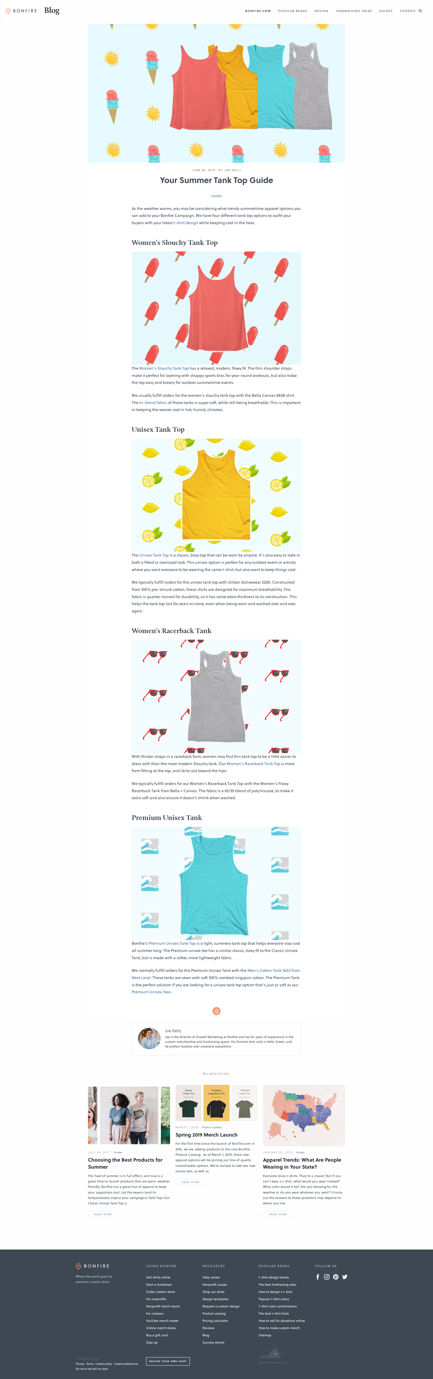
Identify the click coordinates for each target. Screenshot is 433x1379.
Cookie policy (103, 1363)
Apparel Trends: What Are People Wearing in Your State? (302, 1163)
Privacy (80, 1363)
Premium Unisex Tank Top (172, 943)
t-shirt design (185, 223)
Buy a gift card (157, 1335)
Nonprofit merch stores (163, 1306)
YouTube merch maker (162, 1320)
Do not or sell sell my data (92, 1368)
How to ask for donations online (282, 1320)
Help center (211, 1277)
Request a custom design (221, 1306)
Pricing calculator (215, 1320)
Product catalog (214, 1313)
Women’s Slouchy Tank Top (164, 368)
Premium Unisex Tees (151, 992)
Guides (386, 11)
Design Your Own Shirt (168, 1361)
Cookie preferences (126, 1363)
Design (321, 11)
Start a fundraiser (159, 1284)
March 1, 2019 (187, 1127)
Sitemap (265, 1335)
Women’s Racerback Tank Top (253, 763)
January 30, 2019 (278, 1152)
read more (103, 1214)
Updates (408, 11)
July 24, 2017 (99, 1152)
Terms (90, 1363)
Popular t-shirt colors (274, 1299)
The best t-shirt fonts (274, 1313)
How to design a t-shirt (275, 1292)
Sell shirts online (158, 1277)
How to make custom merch (279, 1328)
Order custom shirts (160, 1292)
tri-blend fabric (153, 402)
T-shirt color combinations (278, 1306)
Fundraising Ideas (354, 11)
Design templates (215, 1299)
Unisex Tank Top (154, 555)
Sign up (152, 1342)
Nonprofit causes (215, 1284)
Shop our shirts (213, 1292)
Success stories (213, 1342)
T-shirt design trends (274, 1277)
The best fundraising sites (277, 1284)
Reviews (208, 1328)
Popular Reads (292, 11)
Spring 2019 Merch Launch (206, 1134)
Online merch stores (161, 1328)
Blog (206, 1335)
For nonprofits (156, 1299)
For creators (154, 1313)
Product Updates (212, 1127)
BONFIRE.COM (258, 11)
